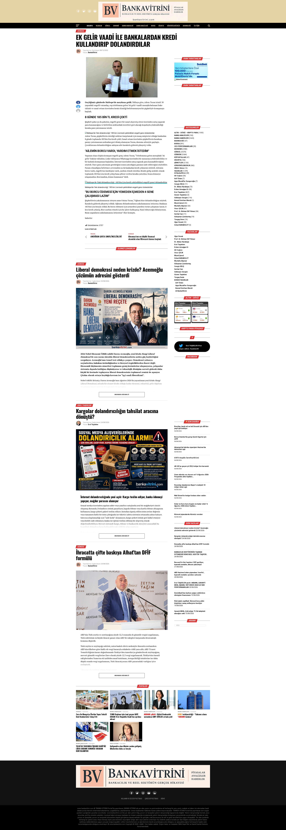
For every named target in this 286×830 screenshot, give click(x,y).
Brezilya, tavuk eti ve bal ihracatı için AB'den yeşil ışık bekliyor (191, 427)
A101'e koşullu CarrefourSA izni (186, 458)
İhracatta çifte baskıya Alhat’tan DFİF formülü (191, 544)
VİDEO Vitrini (179, 168)
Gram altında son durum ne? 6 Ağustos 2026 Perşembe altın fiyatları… (191, 476)
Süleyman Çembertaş (182, 217)
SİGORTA (161, 25)
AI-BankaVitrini (180, 173)
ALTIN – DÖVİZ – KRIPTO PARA (186, 133)
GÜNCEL (107, 25)
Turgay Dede (179, 277)
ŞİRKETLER (178, 163)
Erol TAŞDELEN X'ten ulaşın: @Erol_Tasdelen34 (190, 347)
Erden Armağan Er (181, 189)
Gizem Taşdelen (180, 195)
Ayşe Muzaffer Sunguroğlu (184, 181)
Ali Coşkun (178, 176)
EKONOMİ (116, 25)
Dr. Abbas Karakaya (181, 187)
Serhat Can (178, 214)
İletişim (196, 25)
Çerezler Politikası (151, 798)
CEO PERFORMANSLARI (183, 146)
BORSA (153, 25)
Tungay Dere (179, 219)
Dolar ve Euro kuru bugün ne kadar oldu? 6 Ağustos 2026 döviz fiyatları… (191, 505)
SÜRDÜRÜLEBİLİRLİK (173, 25)
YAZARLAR (99, 25)
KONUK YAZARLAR (181, 280)
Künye (163, 798)
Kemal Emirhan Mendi (182, 200)
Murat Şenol (179, 203)
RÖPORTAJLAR (180, 157)
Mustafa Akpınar (180, 206)
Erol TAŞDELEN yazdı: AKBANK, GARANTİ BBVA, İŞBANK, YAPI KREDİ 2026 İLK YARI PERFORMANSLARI (189, 585)
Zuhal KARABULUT (181, 225)
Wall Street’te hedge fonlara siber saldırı (190, 496)
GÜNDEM (177, 154)
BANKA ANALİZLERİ (142, 25)
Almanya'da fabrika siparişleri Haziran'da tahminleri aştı (190, 448)
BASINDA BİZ (187, 25)
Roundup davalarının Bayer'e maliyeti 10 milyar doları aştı (189, 486)
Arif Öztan (178, 179)
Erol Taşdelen (93, 424)
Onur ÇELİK (178, 209)
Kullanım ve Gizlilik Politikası (131, 798)
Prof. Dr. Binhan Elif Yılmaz (184, 211)
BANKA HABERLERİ (127, 25)
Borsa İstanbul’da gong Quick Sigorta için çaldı (190, 438)
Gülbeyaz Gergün (181, 198)
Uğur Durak (178, 222)
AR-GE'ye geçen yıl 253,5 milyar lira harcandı (191, 466)
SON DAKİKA (193, 422)
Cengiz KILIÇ (179, 184)
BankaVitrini (92, 52)
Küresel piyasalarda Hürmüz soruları (188, 514)
